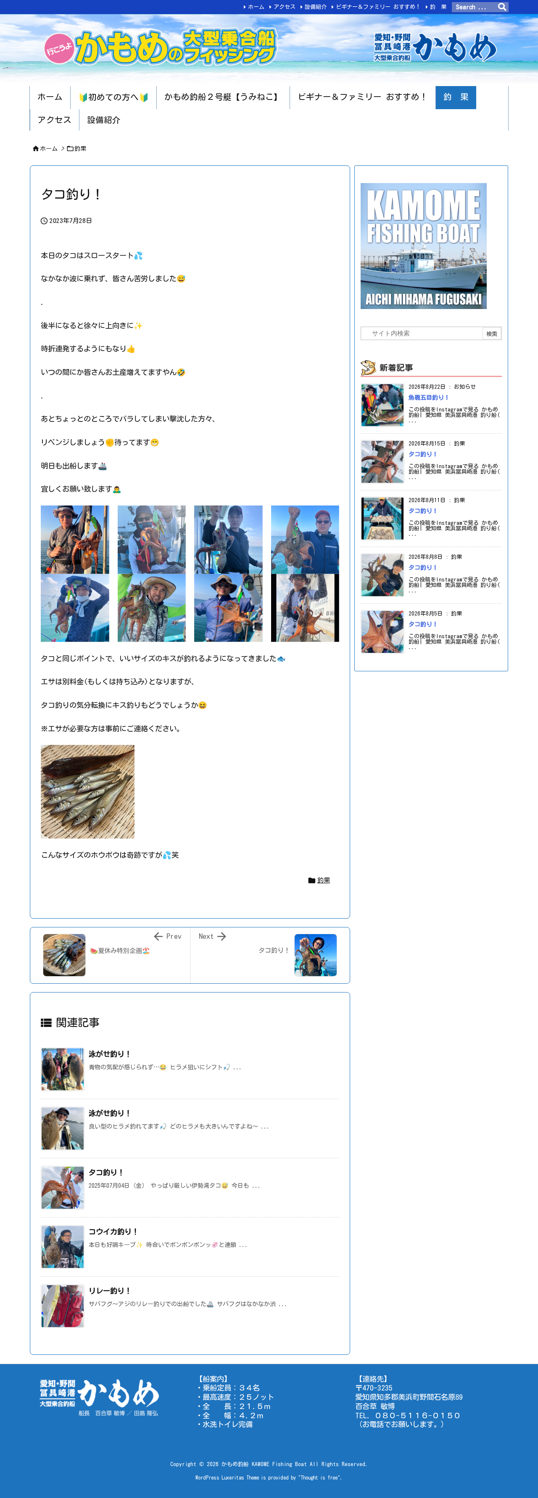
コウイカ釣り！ (114, 1231)
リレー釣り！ (110, 1290)
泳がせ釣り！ (110, 1054)
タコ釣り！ (106, 1172)
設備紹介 (316, 7)
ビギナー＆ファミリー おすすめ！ (378, 7)
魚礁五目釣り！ (429, 398)
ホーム (256, 7)
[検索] (502, 7)
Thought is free (319, 1477)
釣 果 (438, 7)
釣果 (80, 149)
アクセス (284, 7)
